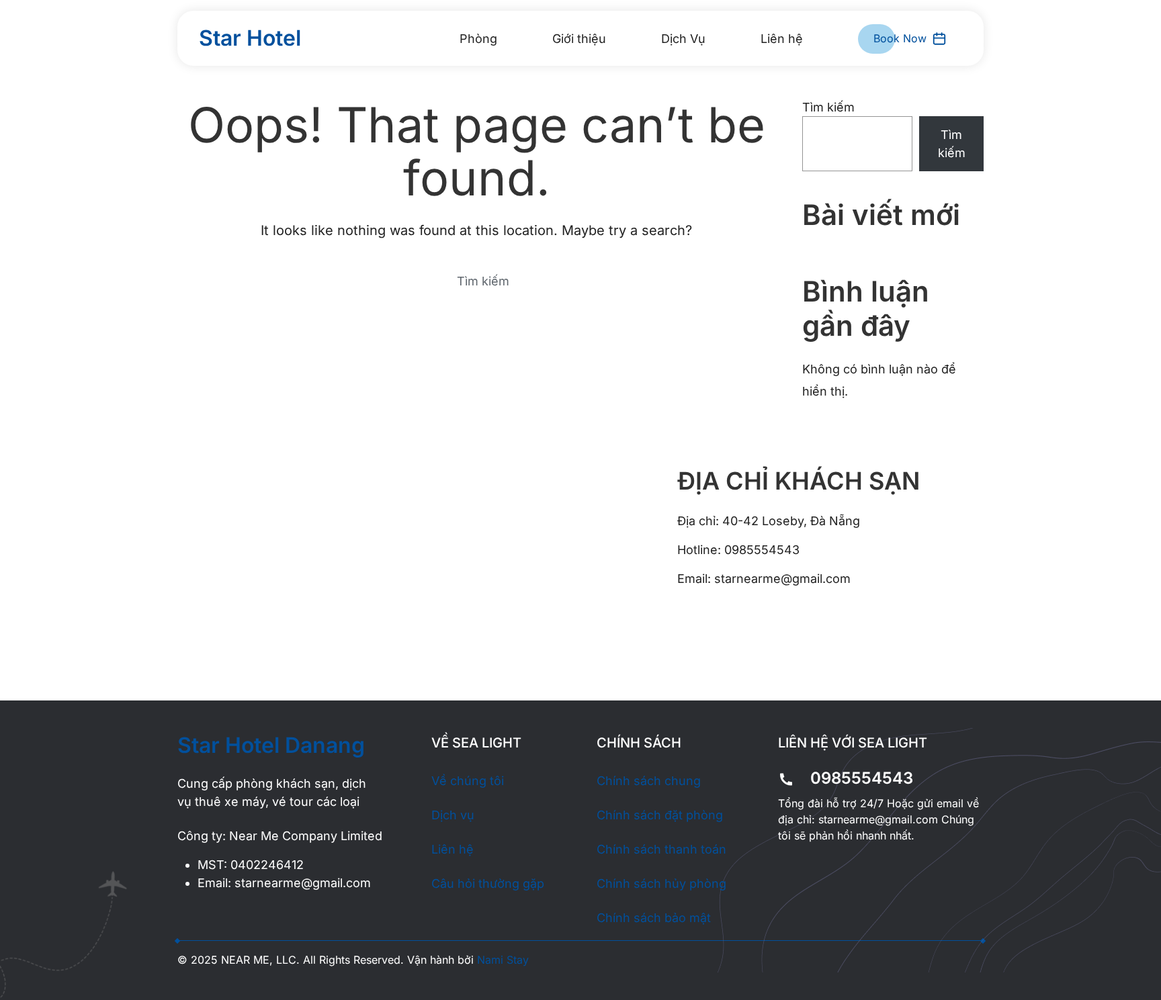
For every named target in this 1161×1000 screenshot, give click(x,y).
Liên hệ (782, 39)
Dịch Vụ (683, 39)
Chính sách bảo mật (654, 918)
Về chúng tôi (467, 781)
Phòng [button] (478, 39)
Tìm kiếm (828, 107)
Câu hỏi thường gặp (487, 883)
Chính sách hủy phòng (661, 883)
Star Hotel (250, 38)
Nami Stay (503, 959)
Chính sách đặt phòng (660, 815)
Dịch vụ (452, 815)
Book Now (900, 38)
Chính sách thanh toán (661, 849)
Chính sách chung (649, 781)
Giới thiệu (579, 39)
